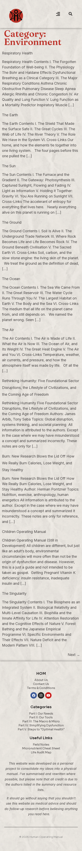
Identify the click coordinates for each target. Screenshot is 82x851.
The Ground (11, 222)
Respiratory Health (17, 53)
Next (74, 655)
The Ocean (11, 279)
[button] (58, 14)
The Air (8, 330)
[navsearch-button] (70, 14)
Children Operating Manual (24, 532)
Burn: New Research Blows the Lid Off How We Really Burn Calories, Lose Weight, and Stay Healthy (38, 463)
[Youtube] (48, 695)
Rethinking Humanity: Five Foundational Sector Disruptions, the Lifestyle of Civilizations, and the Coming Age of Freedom (40, 387)
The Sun (9, 166)
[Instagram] (41, 695)
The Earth (10, 115)
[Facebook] (33, 695)
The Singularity (14, 593)
